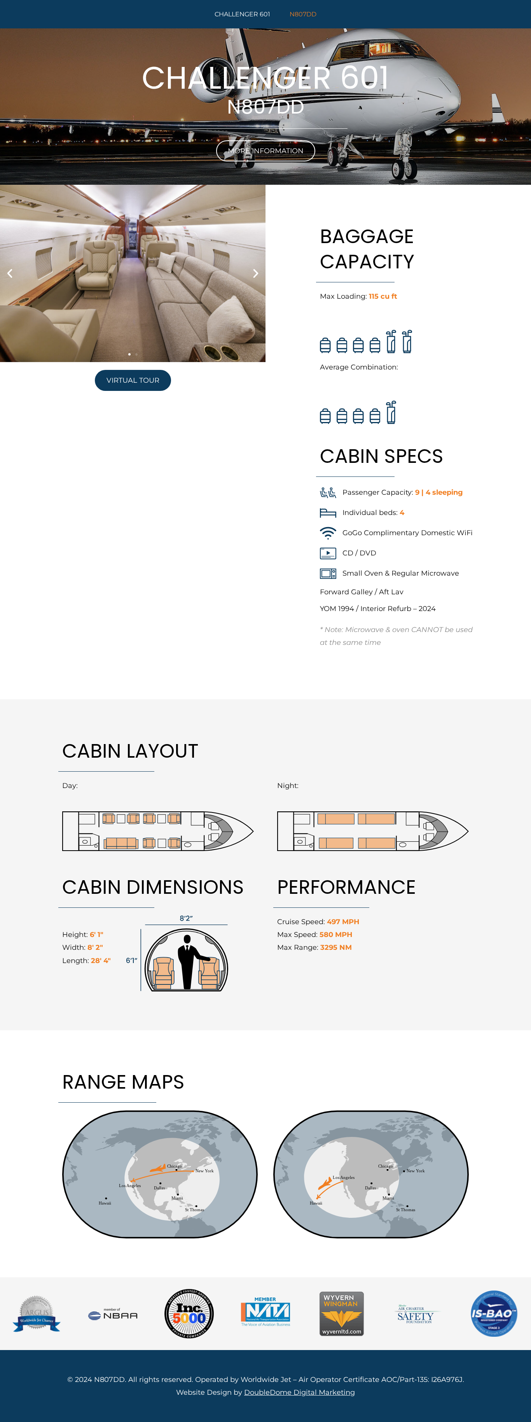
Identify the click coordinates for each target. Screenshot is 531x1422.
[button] (10, 273)
